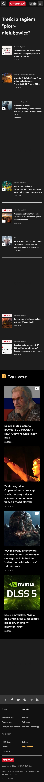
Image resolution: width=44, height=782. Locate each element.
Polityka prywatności (11, 726)
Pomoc (25, 717)
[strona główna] (17, 3)
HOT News (7, 742)
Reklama (26, 722)
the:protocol (27, 746)
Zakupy (25, 742)
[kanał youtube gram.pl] (19, 700)
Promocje (6, 751)
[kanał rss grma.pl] (38, 700)
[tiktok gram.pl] (6, 700)
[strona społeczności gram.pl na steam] (31, 700)
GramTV (5, 746)
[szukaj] (3, 3)
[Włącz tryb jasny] (33, 4)
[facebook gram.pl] (12, 700)
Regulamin (6, 722)
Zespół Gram (8, 717)
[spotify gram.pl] (25, 700)
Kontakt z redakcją (30, 726)
